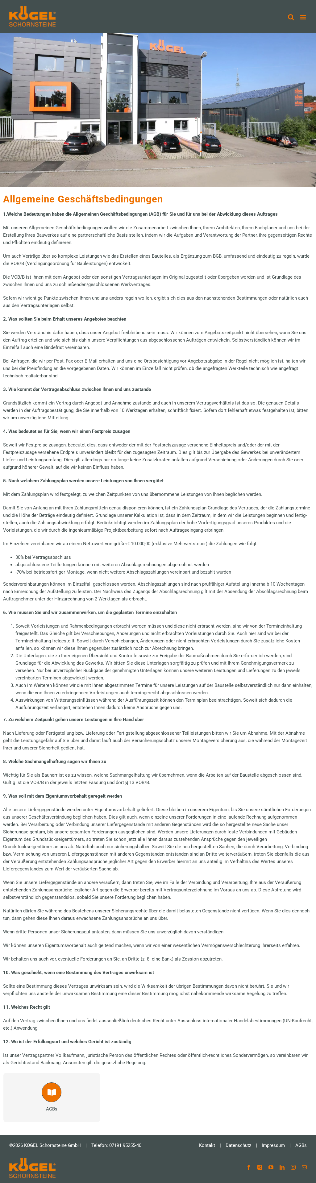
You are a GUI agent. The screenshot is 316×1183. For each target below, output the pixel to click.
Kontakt (207, 1145)
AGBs (301, 1145)
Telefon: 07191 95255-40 (116, 1145)
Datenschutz (238, 1145)
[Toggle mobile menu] (303, 17)
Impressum (273, 1145)
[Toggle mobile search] (291, 17)
